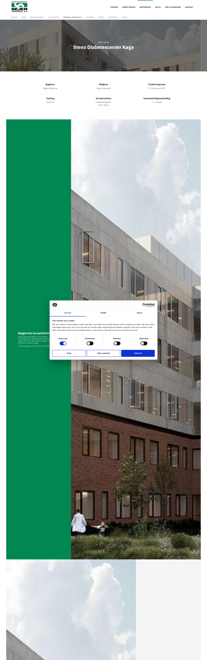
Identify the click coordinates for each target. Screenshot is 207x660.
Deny (69, 353)
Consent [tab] (67, 313)
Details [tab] (103, 313)
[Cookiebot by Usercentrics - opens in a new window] (144, 305)
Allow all (138, 353)
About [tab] (139, 313)
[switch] (90, 343)
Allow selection (103, 353)
